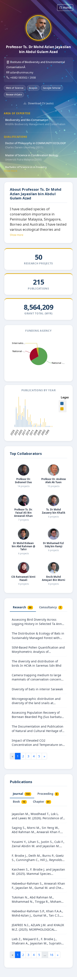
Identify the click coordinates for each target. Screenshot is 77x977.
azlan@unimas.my (21, 72)
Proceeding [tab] (47, 794)
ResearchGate (14, 94)
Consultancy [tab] (50, 607)
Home (67, 8)
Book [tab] (19, 802)
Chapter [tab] (41, 802)
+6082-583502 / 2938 (23, 77)
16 (51, 955)
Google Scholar (52, 87)
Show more (10, 171)
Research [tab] (22, 607)
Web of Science (14, 87)
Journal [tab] (21, 794)
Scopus (33, 87)
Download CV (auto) (40, 103)
